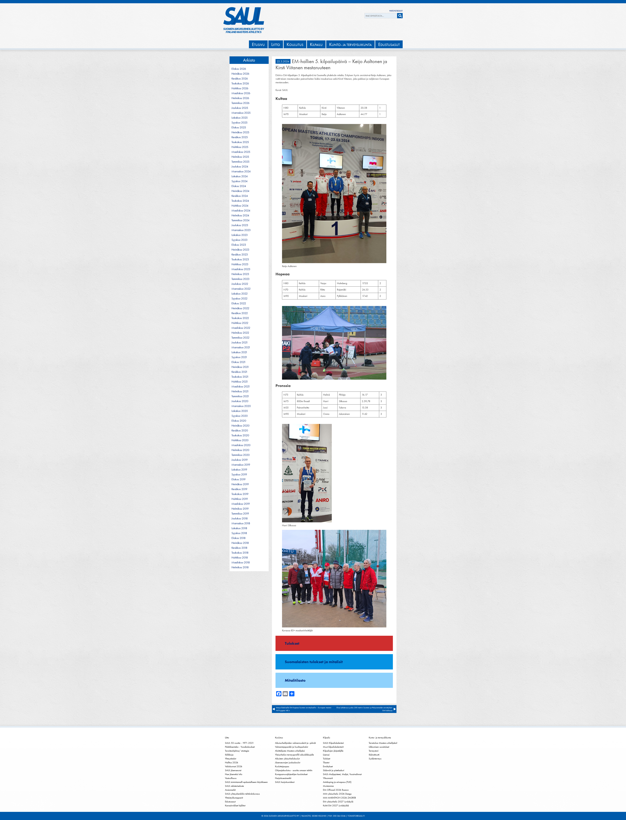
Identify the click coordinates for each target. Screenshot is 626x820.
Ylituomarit (328, 778)
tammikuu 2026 (240, 103)
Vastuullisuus (230, 778)
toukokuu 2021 (240, 376)
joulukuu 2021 (239, 342)
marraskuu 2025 (241, 112)
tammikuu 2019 (240, 513)
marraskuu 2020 (241, 406)
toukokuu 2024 (240, 200)
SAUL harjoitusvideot (284, 782)
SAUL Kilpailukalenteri (333, 743)
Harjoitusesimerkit (283, 778)
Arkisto (249, 60)
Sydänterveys (375, 758)
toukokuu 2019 (239, 494)
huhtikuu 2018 (239, 557)
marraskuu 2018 (240, 523)
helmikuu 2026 (240, 98)
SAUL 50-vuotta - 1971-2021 (239, 743)
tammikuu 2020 (240, 455)
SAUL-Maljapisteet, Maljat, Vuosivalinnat (342, 774)
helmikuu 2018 (240, 567)
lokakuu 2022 (239, 293)
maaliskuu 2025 (240, 151)
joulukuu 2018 (239, 518)
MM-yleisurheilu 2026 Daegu (337, 793)
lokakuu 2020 (239, 411)
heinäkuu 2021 (240, 367)
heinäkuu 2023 (240, 249)
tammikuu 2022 (240, 337)
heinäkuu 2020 (240, 425)
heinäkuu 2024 (240, 191)
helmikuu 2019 (240, 508)
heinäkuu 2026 (240, 73)
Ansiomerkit (230, 789)
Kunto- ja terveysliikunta (380, 737)
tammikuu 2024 (240, 220)
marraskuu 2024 (241, 171)
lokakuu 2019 (239, 469)
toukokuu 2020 (240, 435)
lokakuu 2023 (239, 235)
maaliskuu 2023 (240, 269)
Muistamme (328, 786)
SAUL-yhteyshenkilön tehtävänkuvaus (242, 793)
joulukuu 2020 (239, 401)
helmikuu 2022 (240, 332)
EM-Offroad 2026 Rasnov (336, 789)
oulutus (295, 44)
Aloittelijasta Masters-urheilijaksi (290, 750)
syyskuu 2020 (239, 415)
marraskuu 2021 (240, 347)
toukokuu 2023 (240, 259)
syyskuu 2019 (239, 474)
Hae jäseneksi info (233, 774)
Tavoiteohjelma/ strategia (237, 750)
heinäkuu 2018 (240, 542)
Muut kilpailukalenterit (333, 746)
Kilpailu (326, 737)
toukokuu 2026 (240, 83)
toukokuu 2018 (239, 552)
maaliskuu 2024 (240, 210)
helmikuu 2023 (240, 274)
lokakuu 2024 (239, 176)
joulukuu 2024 (239, 166)
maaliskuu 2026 (240, 93)
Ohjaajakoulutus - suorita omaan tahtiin (293, 770)
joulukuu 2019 (239, 459)
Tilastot (326, 762)
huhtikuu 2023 (239, 264)
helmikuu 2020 (240, 450)
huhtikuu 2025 (239, 147)
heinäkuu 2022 (240, 308)
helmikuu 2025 (240, 156)
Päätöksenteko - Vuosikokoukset (240, 746)
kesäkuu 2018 (239, 547)
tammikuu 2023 (240, 279)
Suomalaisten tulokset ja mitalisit (314, 661)
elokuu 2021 (238, 362)
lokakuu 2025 (239, 117)
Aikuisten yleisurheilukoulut (287, 758)
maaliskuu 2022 (240, 327)
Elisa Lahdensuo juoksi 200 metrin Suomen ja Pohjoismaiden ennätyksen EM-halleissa (364, 709)
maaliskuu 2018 (240, 562)
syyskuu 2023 (239, 239)
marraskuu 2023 (241, 230)
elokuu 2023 (238, 244)
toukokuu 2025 (240, 142)
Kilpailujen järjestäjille (333, 750)
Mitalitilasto (295, 680)
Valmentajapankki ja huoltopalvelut (291, 746)
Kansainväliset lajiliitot (235, 805)
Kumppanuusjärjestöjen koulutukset (291, 774)
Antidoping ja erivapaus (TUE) (337, 782)
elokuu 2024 (238, 186)
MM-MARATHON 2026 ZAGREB (339, 797)
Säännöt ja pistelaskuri (333, 770)
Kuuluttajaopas (282, 766)
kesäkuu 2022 (239, 313)
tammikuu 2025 (240, 161)
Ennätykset (328, 766)
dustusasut (389, 44)
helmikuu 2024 (240, 215)
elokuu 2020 (238, 420)
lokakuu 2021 (239, 352)
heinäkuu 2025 (240, 132)
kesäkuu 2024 (239, 195)
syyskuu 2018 (239, 533)
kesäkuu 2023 (239, 254)
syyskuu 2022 (239, 298)
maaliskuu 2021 (240, 386)
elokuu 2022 (238, 303)
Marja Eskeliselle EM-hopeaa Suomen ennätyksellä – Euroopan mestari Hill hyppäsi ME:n (303, 709)
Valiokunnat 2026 (233, 766)
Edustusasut (230, 801)
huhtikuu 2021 (239, 381)
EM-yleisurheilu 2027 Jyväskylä (338, 801)
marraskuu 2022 (241, 288)
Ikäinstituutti (374, 754)
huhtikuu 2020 (239, 440)
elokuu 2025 (238, 127)
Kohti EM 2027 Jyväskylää (336, 805)
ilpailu (316, 44)
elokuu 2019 (238, 479)
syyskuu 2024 (239, 181)
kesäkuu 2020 (239, 430)
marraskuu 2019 (240, 464)
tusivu (258, 44)
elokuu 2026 (238, 68)
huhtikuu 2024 (239, 205)
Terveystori (373, 750)
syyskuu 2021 (239, 357)
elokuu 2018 (238, 538)
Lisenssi (326, 754)
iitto (275, 44)
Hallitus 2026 (231, 762)
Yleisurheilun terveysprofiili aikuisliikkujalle (294, 754)
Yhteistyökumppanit (234, 797)
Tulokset (292, 643)
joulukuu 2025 (239, 107)
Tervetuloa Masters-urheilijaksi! (383, 743)
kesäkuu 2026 (239, 78)
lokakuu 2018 (239, 528)
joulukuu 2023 (239, 225)
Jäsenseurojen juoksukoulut (287, 762)
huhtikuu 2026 (239, 88)
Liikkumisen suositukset (379, 746)
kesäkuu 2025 (239, 137)
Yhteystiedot (396, 10)
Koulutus (279, 737)
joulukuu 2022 (239, 283)
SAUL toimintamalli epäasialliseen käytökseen (246, 782)
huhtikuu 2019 (239, 499)
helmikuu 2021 (240, 391)
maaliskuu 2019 (240, 503)
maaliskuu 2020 (240, 445)
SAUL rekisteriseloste (234, 786)
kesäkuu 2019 (239, 489)
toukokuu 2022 (240, 318)
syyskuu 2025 (239, 122)
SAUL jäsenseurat (233, 770)
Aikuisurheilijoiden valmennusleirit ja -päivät (295, 743)
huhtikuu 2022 (239, 323)
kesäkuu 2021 (239, 371)
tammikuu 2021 (240, 396)
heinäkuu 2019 (240, 484)
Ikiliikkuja (229, 754)
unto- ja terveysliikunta (350, 44)
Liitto (227, 737)
